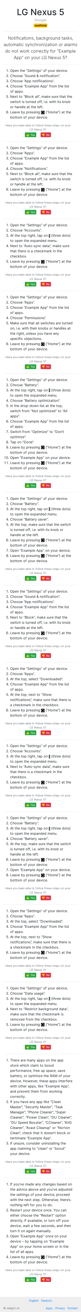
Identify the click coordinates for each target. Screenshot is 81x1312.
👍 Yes (30, 135)
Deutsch (46, 1300)
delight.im (13, 1308)
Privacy (60, 1308)
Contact (72, 1308)
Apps (49, 1308)
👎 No (46, 135)
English (34, 1300)
